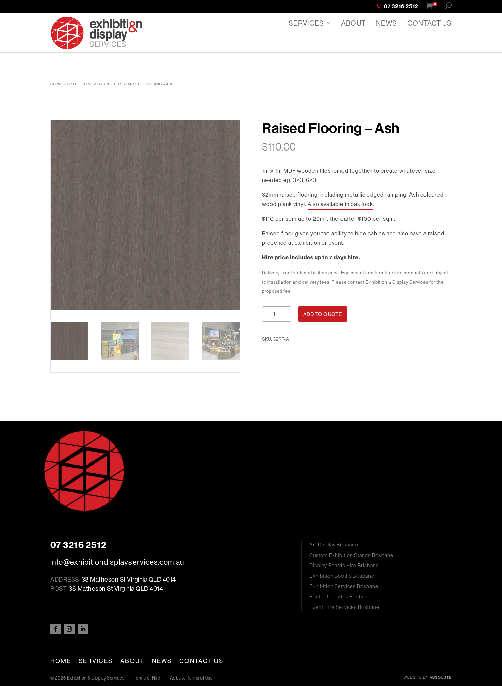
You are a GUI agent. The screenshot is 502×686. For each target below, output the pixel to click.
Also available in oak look (340, 204)
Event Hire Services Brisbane (344, 607)
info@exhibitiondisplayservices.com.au (117, 562)
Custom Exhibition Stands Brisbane (351, 555)
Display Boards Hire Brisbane (344, 565)
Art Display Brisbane (333, 544)
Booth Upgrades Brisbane (340, 596)
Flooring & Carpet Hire (98, 84)
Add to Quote (322, 314)
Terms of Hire (147, 678)
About (353, 23)
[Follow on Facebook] (55, 629)
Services (306, 23)
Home (60, 661)
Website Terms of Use (191, 678)
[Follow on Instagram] (69, 629)
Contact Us (429, 23)
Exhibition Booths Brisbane (341, 576)
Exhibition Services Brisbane (343, 586)
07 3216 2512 (401, 7)
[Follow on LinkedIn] (83, 629)
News (386, 23)
